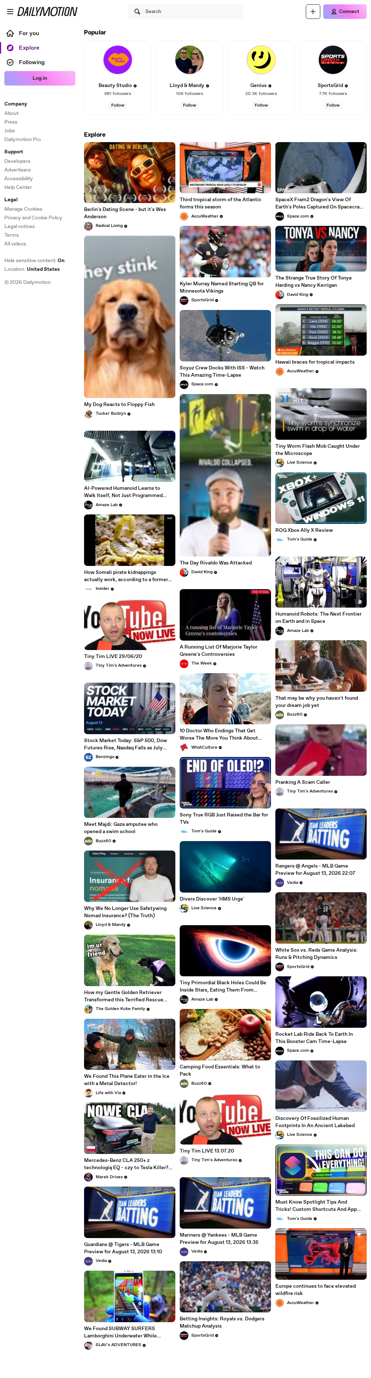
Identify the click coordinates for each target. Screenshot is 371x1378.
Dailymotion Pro (22, 139)
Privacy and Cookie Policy (33, 218)
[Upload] (313, 11)
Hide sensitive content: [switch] (34, 260)
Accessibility (18, 178)
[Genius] (261, 59)
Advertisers (17, 170)
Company (15, 104)
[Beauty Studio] (117, 59)
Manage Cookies (23, 209)
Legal (11, 199)
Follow (117, 105)
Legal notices (19, 226)
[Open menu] (10, 11)
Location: (32, 269)
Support (13, 152)
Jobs (9, 131)
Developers (17, 161)
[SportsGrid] (332, 59)
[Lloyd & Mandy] (189, 59)
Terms (11, 235)
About (11, 113)
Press (10, 122)
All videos (15, 244)
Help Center (18, 187)
